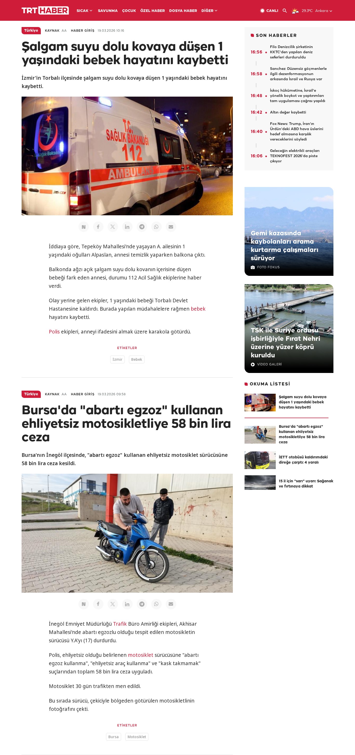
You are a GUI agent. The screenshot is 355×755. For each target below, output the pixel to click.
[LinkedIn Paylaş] (127, 227)
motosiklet (140, 655)
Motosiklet (137, 736)
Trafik (120, 623)
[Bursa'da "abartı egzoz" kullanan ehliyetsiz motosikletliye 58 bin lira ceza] (260, 435)
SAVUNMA (108, 11)
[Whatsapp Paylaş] (156, 227)
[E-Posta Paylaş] (171, 227)
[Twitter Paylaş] (113, 227)
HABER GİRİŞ (83, 30)
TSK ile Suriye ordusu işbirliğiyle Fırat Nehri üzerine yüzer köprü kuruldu (285, 343)
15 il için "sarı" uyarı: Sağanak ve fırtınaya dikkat (306, 484)
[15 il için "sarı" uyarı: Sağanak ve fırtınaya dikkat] (260, 484)
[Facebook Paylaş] (98, 227)
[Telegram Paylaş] (142, 227)
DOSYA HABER (183, 11)
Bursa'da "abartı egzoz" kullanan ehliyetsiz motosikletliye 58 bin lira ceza (302, 434)
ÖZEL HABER (152, 11)
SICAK (82, 11)
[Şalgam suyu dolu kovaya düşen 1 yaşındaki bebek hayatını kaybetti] (260, 402)
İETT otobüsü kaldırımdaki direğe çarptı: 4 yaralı (303, 460)
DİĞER (207, 11)
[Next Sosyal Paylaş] (83, 227)
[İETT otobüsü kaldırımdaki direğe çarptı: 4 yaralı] (260, 460)
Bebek (136, 359)
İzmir (117, 359)
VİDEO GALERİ (269, 364)
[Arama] (286, 10)
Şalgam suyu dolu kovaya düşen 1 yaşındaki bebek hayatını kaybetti (302, 402)
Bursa (113, 736)
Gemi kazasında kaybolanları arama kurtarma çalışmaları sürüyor (284, 246)
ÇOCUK (129, 11)
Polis (54, 331)
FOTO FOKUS (268, 267)
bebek (198, 308)
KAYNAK (52, 30)
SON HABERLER (276, 36)
